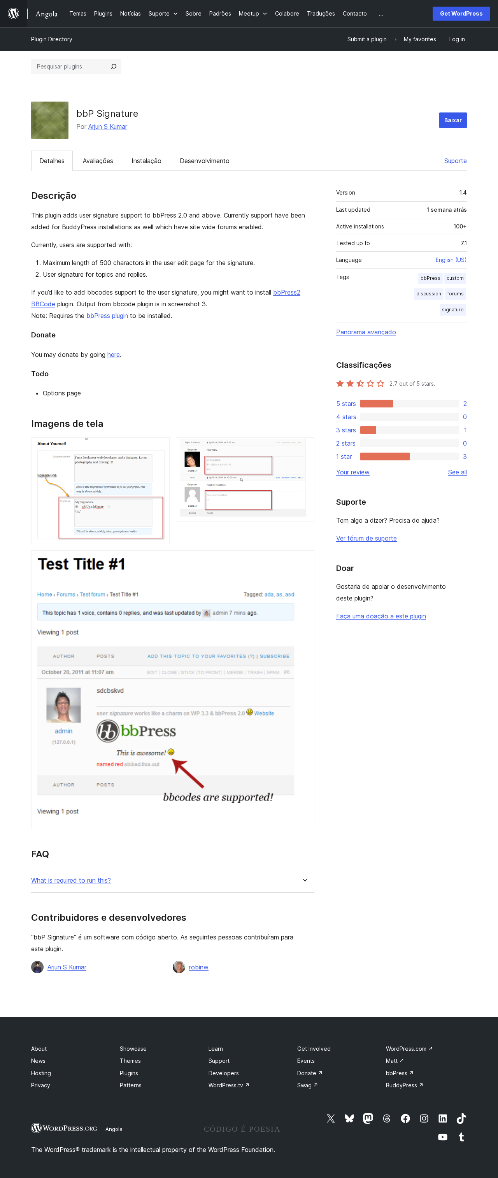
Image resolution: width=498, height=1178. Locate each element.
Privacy (40, 1085)
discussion (428, 294)
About (39, 1048)
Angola (114, 1129)
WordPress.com (409, 1048)
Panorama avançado (366, 332)
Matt (395, 1060)
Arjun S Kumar (107, 126)
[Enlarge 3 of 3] (304, 561)
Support (219, 1060)
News (38, 1060)
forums (455, 294)
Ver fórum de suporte (366, 538)
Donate (310, 1073)
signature (453, 309)
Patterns (131, 1085)
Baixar (453, 120)
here (113, 354)
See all (457, 472)
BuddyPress (405, 1085)
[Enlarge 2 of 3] (304, 448)
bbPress (430, 278)
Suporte (455, 161)
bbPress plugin (107, 316)
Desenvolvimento (205, 161)
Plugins (129, 1073)
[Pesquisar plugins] (113, 66)
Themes (130, 1060)
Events (306, 1060)
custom (455, 278)
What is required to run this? (71, 880)
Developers (224, 1073)
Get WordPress (461, 13)
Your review (353, 472)
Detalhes (52, 161)
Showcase (133, 1048)
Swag (307, 1085)
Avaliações (98, 161)
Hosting (41, 1073)
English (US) (451, 259)
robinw (199, 967)
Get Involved (314, 1048)
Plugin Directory (51, 39)
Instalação (146, 161)
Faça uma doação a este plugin (381, 616)
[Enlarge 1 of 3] (159, 448)
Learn (216, 1048)
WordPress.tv (229, 1085)
